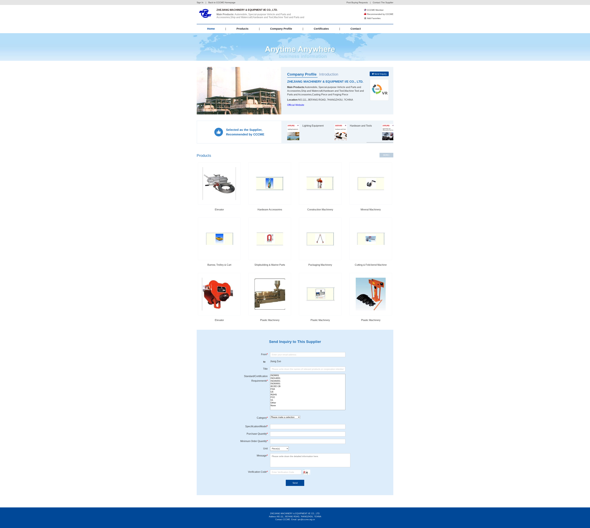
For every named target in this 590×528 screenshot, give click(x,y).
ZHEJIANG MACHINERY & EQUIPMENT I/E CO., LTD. (325, 81)
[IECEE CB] (307, 386)
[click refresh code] (305, 472)
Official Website (295, 105)
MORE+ (386, 155)
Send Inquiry (380, 74)
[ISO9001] (307, 375)
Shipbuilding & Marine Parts (269, 265)
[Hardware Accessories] (270, 183)
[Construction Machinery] (320, 183)
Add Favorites (374, 18)
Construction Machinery (320, 209)
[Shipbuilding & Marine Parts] (270, 239)
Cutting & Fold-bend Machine (371, 265)
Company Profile (281, 28)
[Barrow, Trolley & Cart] (219, 239)
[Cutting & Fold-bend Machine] (371, 239)
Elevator (219, 209)
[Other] (307, 402)
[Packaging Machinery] (320, 239)
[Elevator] (219, 183)
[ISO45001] (307, 381)
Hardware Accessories (270, 209)
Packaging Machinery (320, 265)
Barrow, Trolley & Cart (219, 265)
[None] (307, 405)
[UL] (307, 400)
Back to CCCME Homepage (221, 2)
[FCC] (307, 397)
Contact (355, 28)
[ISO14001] (307, 378)
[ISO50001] (307, 383)
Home (211, 28)
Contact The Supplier (383, 2)
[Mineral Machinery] (371, 183)
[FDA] (307, 389)
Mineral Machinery (371, 209)
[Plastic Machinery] (270, 294)
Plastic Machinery (269, 320)
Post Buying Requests (357, 2)
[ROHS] (307, 394)
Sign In (200, 2)
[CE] (307, 392)
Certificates (321, 28)
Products (242, 28)
